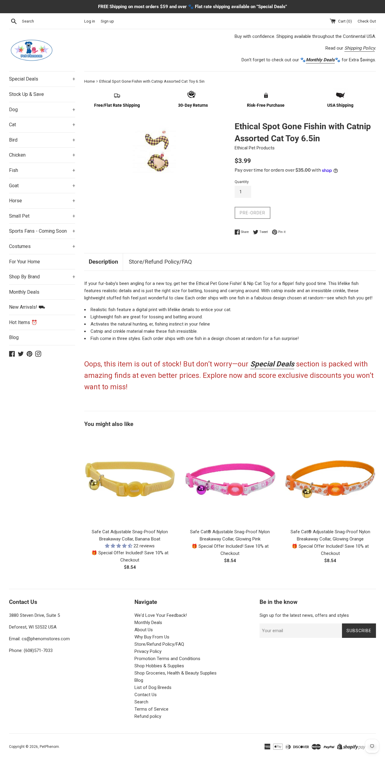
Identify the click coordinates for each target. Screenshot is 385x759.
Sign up (107, 21)
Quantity (242, 182)
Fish (42, 170)
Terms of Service (151, 709)
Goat (42, 185)
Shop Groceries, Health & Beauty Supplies (175, 673)
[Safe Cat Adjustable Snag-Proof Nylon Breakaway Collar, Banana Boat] (129, 479)
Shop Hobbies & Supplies (159, 666)
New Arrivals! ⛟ (27, 307)
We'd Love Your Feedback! (160, 615)
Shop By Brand (42, 277)
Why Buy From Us (151, 637)
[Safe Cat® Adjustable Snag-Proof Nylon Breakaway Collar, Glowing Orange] (330, 479)
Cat (42, 124)
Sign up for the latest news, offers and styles (304, 615)
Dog (42, 109)
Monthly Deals (24, 292)
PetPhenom (49, 747)
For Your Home (24, 262)
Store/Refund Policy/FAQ (160, 261)
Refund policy (147, 716)
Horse (42, 201)
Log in (89, 21)
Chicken (42, 155)
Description (103, 261)
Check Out (367, 21)
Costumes (42, 246)
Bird (42, 140)
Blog (14, 337)
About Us (143, 629)
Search (141, 702)
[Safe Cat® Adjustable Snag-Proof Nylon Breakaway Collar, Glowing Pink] (230, 479)
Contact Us (145, 694)
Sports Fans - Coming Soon (42, 231)
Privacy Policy (148, 651)
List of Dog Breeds (152, 687)
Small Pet (42, 216)
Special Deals (42, 79)
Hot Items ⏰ (23, 322)
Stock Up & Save (26, 94)
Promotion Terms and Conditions (167, 658)
